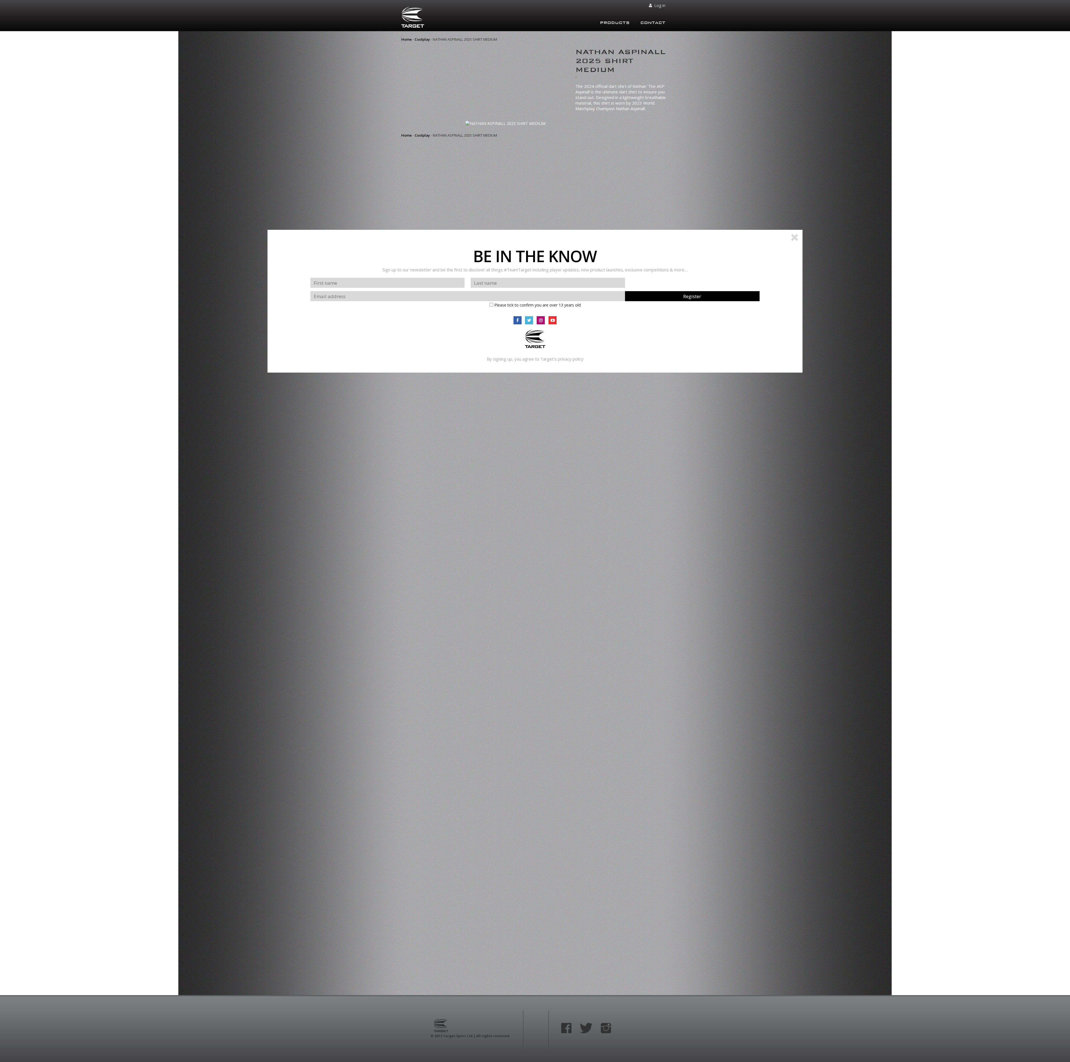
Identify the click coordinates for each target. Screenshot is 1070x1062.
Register (692, 296)
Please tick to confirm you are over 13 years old (537, 305)
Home (406, 39)
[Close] (794, 238)
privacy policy (570, 359)
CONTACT (652, 22)
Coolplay (422, 39)
